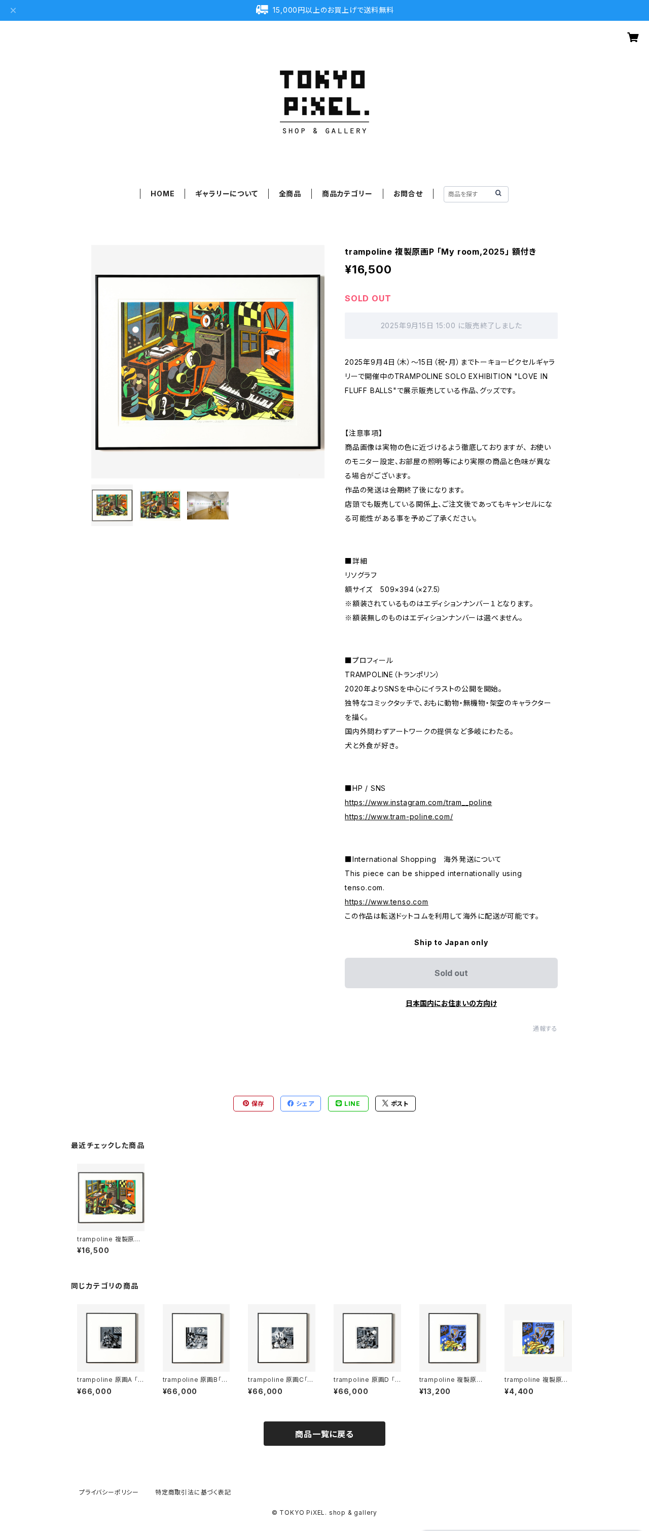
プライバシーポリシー (109, 1492)
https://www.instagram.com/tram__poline (418, 802)
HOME (162, 193)
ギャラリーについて (226, 193)
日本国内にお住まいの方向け (451, 1003)
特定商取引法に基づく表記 (193, 1492)
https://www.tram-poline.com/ (399, 816)
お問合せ (408, 193)
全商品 (290, 193)
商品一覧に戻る (324, 1434)
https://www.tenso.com (386, 901)
